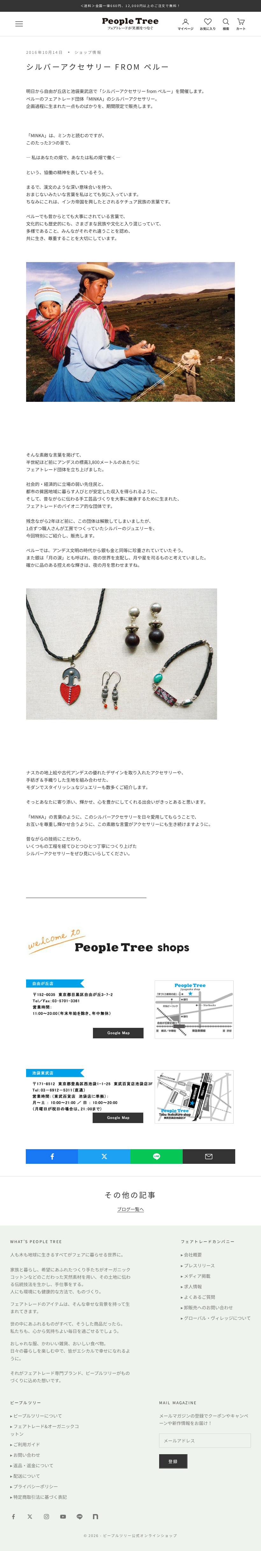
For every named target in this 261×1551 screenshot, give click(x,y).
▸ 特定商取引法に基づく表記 (38, 1497)
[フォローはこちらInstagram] (46, 1516)
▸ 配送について (25, 1476)
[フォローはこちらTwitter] (30, 1516)
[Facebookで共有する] (52, 1156)
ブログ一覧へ (130, 1209)
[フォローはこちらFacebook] (13, 1516)
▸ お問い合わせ (25, 1455)
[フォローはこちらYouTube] (63, 1516)
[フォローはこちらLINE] (79, 1516)
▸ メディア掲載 (195, 1276)
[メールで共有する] (209, 1156)
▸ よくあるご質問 (198, 1297)
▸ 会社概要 (191, 1254)
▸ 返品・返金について (31, 1465)
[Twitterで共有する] (104, 1156)
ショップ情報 (88, 52)
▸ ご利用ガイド (25, 1444)
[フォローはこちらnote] (96, 1517)
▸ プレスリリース (198, 1265)
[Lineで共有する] (157, 1156)
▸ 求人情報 (191, 1286)
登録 (173, 1461)
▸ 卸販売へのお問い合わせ (207, 1307)
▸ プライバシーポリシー (34, 1486)
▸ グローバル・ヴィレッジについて (216, 1318)
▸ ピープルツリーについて (36, 1415)
